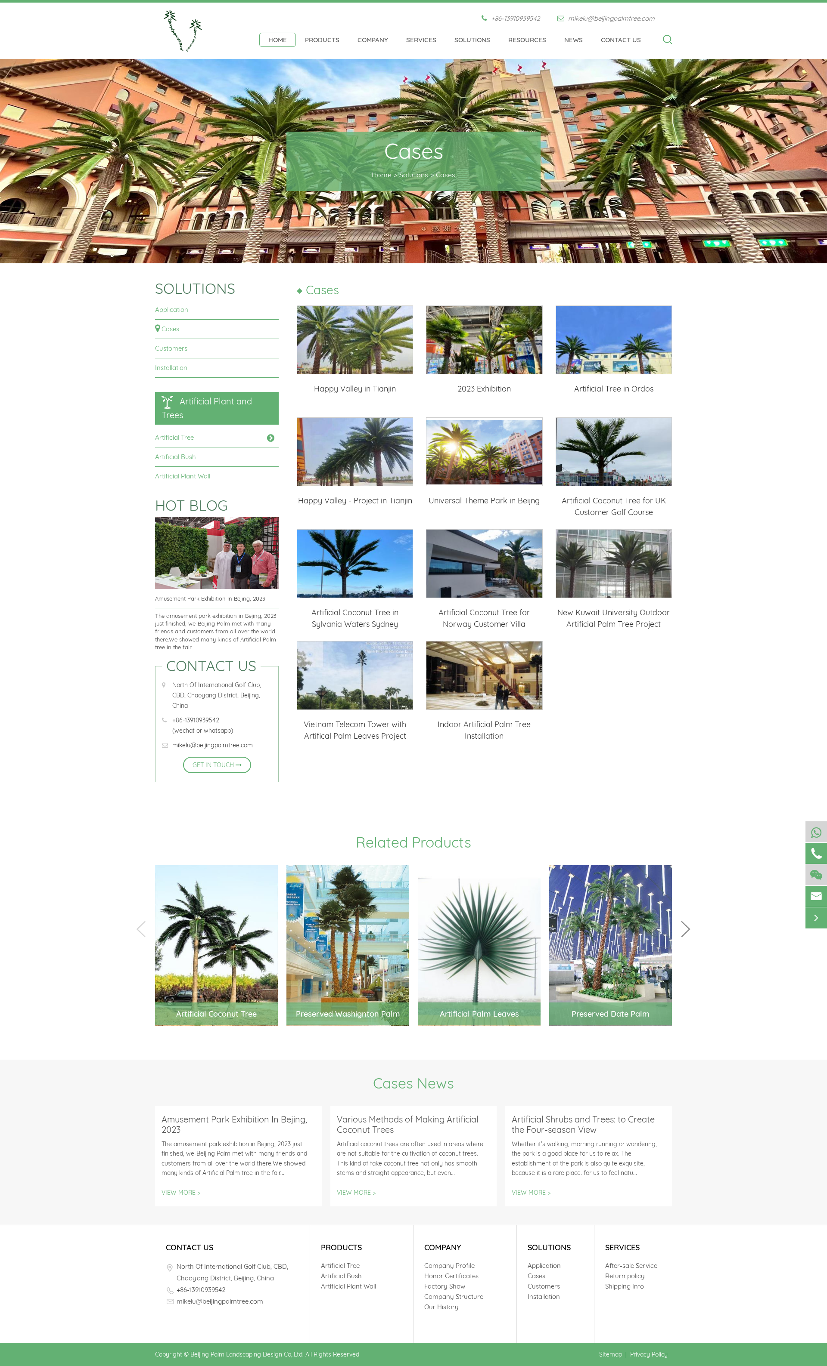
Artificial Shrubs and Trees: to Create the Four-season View (583, 1124)
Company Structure (453, 1296)
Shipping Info (624, 1286)
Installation (171, 368)
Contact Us (621, 40)
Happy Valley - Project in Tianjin (355, 501)
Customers (171, 348)
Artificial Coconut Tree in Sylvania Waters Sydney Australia (354, 618)
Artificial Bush (175, 457)
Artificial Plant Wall (182, 476)
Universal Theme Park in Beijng (484, 501)
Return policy (625, 1276)
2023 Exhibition (484, 389)
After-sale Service (631, 1265)
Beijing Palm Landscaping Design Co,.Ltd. (247, 1354)
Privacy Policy (649, 1354)
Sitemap (610, 1354)
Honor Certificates (451, 1276)
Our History (441, 1307)
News (573, 40)
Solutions (472, 40)
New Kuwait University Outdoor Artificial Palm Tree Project (613, 618)
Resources (527, 40)
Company (373, 40)
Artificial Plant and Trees (207, 408)
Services (421, 40)
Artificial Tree (174, 437)
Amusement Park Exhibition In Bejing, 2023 (210, 598)
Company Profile (449, 1265)
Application (171, 309)
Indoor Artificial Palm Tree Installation (484, 730)
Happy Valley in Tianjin (355, 389)
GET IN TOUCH (214, 765)
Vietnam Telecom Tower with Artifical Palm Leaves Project (355, 730)
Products (322, 40)
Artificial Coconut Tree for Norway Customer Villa (484, 618)
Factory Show (444, 1286)
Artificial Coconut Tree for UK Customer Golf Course (614, 506)
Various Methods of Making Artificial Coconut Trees (408, 1124)
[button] (685, 929)
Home (277, 40)
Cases (445, 174)
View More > (181, 1192)
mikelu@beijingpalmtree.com (610, 18)
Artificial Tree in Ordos (613, 389)
